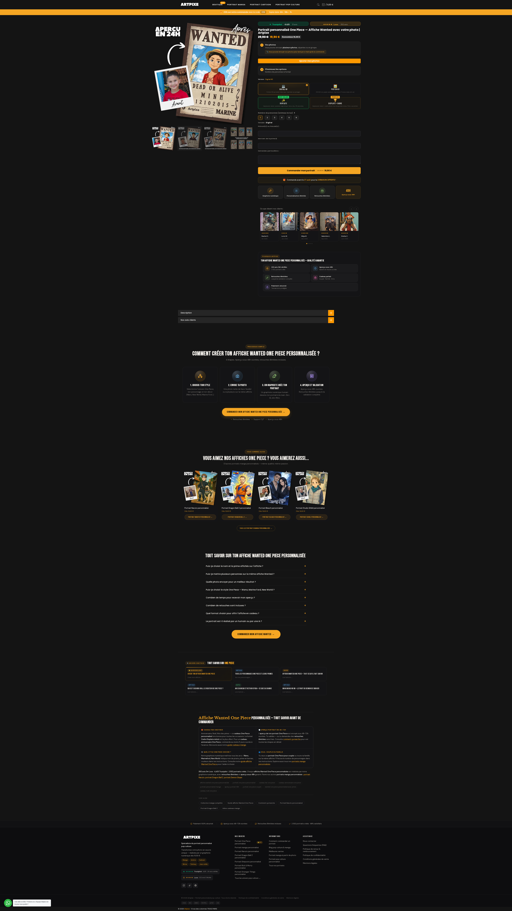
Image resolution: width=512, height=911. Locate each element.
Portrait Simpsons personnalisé (248, 862)
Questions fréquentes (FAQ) (315, 845)
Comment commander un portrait (279, 842)
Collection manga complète (212, 803)
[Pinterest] (195, 885)
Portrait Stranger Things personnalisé (245, 873)
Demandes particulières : (268, 151)
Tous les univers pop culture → (248, 878)
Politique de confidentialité (314, 855)
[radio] (283, 89)
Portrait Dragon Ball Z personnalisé (244, 856)
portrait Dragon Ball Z (214, 777)
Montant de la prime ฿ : (268, 139)
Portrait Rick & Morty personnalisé (243, 866)
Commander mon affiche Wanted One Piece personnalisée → (256, 412)
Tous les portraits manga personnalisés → (256, 528)
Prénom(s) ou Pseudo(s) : (269, 126)
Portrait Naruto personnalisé (291, 803)
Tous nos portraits (276, 865)
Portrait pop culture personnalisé (277, 860)
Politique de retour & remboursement (311, 850)
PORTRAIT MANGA (236, 4)
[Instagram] (183, 885)
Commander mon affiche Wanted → (256, 634)
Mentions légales (310, 863)
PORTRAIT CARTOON (260, 4)
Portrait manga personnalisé (247, 847)
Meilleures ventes (276, 851)
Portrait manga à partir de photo (282, 855)
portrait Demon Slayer (233, 777)
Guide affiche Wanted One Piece (240, 803)
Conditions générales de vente (316, 859)
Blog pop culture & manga (280, 847)
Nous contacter (309, 841)
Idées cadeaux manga (231, 808)
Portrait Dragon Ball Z (209, 808)
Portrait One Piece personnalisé (248, 842)
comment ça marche (292, 739)
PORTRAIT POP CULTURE (288, 4)
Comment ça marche (266, 803)
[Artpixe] (204, 837)
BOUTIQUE (218, 4)
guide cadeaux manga (236, 745)
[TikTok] (189, 885)
